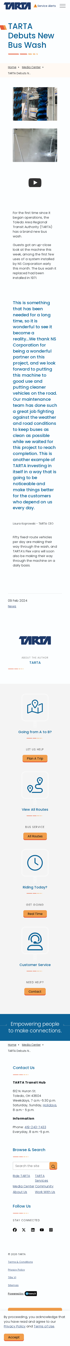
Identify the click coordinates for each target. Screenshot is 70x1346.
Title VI (12, 1277)
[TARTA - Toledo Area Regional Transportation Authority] (17, 6)
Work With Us (45, 1192)
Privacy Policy (16, 1270)
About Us (20, 1192)
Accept (14, 1337)
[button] (53, 1166)
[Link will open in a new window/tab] (15, 1230)
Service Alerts (47, 6)
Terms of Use (44, 1326)
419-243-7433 (35, 1127)
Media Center (23, 1186)
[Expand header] (62, 6)
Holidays (50, 1105)
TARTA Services (41, 1178)
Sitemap (13, 1285)
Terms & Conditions (20, 1262)
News (12, 606)
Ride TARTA (21, 1176)
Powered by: (16, 1293)
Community (44, 1186)
